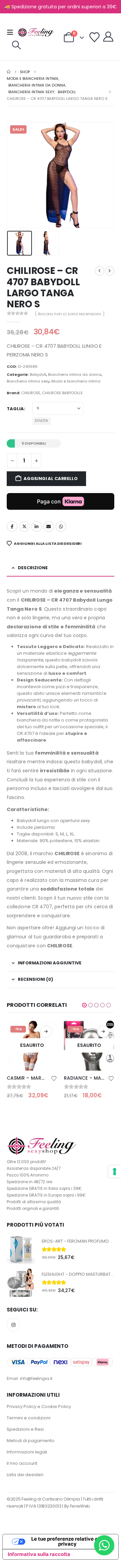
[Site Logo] (35, 32)
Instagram (13, 1325)
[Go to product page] (21, 1250)
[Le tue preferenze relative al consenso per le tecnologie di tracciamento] (114, 1171)
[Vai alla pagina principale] (8, 71)
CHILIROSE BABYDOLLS (62, 393)
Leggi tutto (50, 1032)
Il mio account (22, 1463)
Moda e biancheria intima (75, 381)
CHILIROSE (30, 393)
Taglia (15, 409)
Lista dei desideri (25, 1474)
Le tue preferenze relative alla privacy (67, 1541)
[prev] (99, 271)
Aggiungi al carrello (50, 478)
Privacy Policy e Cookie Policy (39, 1406)
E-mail (48, 526)
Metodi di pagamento (30, 1440)
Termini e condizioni (28, 1418)
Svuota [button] (41, 420)
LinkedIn (36, 526)
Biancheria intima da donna (74, 374)
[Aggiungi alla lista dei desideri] (58, 1078)
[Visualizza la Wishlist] (94, 37)
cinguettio (24, 526)
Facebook (12, 526)
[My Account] (108, 37)
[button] (12, 32)
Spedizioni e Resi (25, 1429)
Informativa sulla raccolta (39, 1554)
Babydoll (38, 374)
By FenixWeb (77, 1506)
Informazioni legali (27, 1452)
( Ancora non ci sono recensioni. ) (70, 314)
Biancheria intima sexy (28, 381)
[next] (109, 271)
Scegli (108, 1032)
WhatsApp (60, 526)
